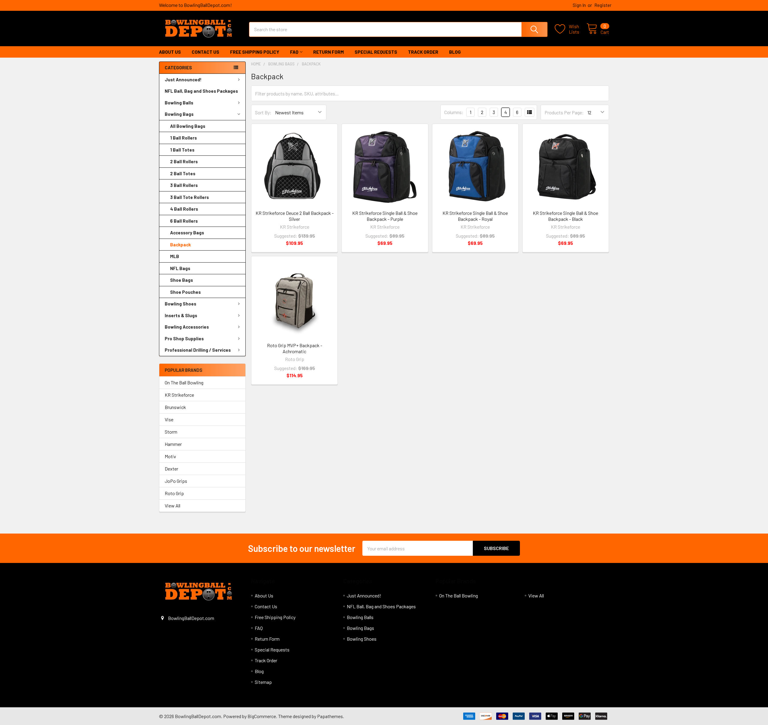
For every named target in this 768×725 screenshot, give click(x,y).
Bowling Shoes (180, 303)
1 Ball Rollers (183, 137)
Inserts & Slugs (181, 315)
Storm (171, 432)
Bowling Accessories (187, 326)
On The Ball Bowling (184, 382)
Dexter (171, 468)
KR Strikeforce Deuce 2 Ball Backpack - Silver (295, 216)
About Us (170, 52)
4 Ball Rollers (184, 209)
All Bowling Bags (187, 126)
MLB (174, 256)
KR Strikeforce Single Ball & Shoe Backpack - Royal (475, 216)
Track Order (423, 52)
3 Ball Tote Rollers (189, 197)
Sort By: (263, 112)
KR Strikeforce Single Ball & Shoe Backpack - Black (565, 216)
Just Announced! (183, 79)
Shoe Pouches (185, 292)
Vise (169, 419)
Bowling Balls (179, 102)
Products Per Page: (564, 112)
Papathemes (330, 716)
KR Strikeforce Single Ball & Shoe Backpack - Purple (385, 216)
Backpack (180, 244)
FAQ (294, 52)
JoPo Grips (176, 481)
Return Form (328, 52)
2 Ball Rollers (184, 161)
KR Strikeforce (179, 395)
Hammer (173, 444)
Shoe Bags (181, 280)
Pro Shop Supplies (184, 338)
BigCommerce (262, 716)
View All (172, 505)
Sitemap (263, 682)
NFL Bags (180, 268)
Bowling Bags (179, 114)
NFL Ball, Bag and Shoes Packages (201, 91)
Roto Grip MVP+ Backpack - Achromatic (294, 348)
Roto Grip (174, 493)
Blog (455, 52)
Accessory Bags (187, 232)
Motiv (170, 456)
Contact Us (205, 52)
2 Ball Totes (182, 173)
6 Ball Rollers (184, 221)
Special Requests (376, 52)
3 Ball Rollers (184, 185)
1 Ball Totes (182, 149)
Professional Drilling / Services (198, 350)
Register (602, 5)
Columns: (454, 112)
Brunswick (175, 407)
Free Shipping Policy (254, 52)
